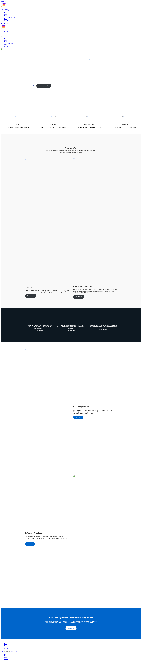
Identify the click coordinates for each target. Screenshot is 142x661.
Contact (6, 648)
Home (5, 12)
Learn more (30, 296)
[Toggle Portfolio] (29, 42)
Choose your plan (44, 86)
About (6, 647)
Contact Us (7, 20)
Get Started (30, 86)
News (5, 19)
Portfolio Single (12, 17)
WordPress (14, 641)
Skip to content (4, 1)
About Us (6, 14)
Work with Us (4, 23)
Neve (2, 641)
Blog (5, 645)
